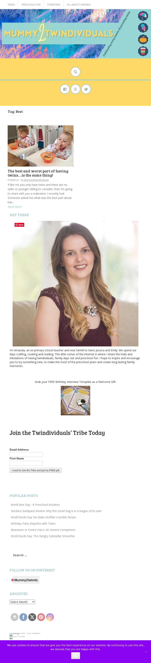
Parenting (53, 4)
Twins (11, 4)
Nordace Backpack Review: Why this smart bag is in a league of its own (56, 511)
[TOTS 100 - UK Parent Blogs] (26, 634)
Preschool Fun (31, 4)
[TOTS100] (17, 637)
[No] (146, 652)
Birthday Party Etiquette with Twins (33, 523)
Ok (75, 656)
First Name (17, 458)
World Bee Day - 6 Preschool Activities (35, 504)
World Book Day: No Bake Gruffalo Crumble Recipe (43, 517)
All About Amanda (79, 4)
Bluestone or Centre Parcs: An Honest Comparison (43, 530)
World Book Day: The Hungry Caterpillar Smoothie (43, 536)
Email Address (19, 449)
